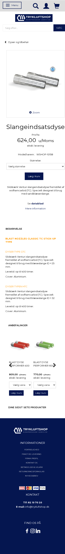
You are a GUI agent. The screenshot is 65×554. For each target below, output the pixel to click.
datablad (37, 203)
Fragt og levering (31, 454)
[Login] (46, 5)
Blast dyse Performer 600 (43, 364)
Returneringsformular (31, 471)
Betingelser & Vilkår (32, 467)
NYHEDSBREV (31, 476)
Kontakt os (31, 463)
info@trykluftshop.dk (37, 506)
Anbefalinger (17, 325)
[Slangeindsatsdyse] (35, 79)
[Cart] (56, 5)
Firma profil (31, 458)
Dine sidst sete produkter (27, 407)
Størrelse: (35, 160)
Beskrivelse (14, 228)
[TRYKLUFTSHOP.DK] (34, 17)
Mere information (35, 208)
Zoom (36, 112)
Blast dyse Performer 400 (19, 364)
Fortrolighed (31, 450)
